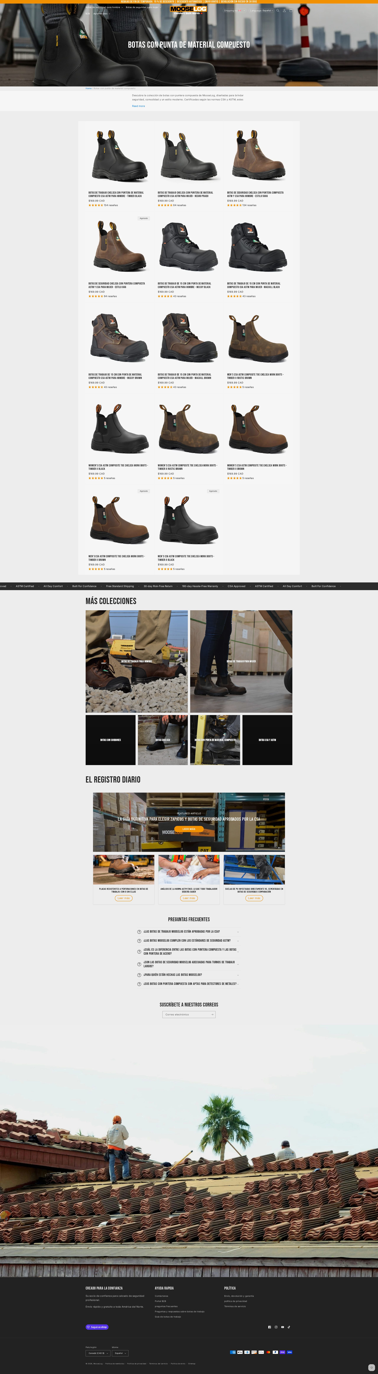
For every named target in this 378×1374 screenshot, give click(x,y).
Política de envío (178, 1364)
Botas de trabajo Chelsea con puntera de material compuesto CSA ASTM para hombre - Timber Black (116, 194)
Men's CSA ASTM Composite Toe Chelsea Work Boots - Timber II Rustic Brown (255, 376)
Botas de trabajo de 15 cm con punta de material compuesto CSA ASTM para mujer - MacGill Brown (184, 376)
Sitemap (191, 1364)
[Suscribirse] (212, 1014)
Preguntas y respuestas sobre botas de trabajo (179, 1311)
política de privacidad (235, 1301)
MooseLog (98, 1364)
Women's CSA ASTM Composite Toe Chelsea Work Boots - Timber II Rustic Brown (187, 467)
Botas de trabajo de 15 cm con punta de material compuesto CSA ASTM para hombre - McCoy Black (184, 285)
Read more (138, 105)
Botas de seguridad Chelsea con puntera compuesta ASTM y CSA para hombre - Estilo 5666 (255, 194)
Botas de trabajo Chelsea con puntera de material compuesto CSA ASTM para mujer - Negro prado (185, 194)
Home (89, 88)
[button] (104, 7)
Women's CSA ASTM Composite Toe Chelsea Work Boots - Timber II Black (118, 467)
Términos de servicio (235, 1306)
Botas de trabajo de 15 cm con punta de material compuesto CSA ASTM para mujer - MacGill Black (254, 285)
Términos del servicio (158, 1364)
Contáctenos (161, 1296)
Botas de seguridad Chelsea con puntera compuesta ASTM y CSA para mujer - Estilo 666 (117, 285)
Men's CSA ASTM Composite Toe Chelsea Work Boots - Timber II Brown (117, 558)
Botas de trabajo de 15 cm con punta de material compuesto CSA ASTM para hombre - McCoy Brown (115, 376)
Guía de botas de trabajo (168, 1316)
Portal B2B (160, 1301)
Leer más (189, 829)
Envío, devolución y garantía (239, 1296)
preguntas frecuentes (166, 1306)
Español (119, 1353)
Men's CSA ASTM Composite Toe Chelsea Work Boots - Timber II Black (186, 558)
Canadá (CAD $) (97, 1353)
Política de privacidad (136, 1364)
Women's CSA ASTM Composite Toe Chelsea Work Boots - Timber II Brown (257, 467)
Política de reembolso (114, 1364)
